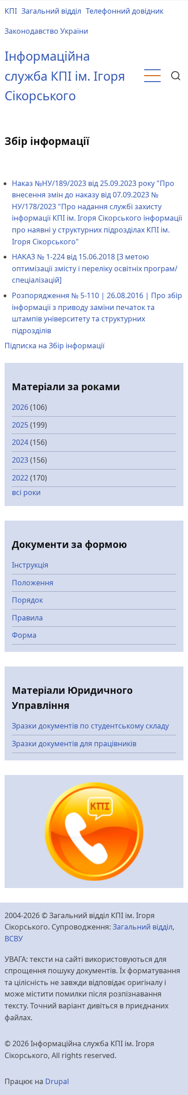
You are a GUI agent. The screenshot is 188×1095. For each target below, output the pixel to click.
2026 (20, 407)
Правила (27, 618)
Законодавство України (46, 31)
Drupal (57, 1081)
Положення (32, 583)
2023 (20, 460)
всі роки (26, 492)
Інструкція (30, 565)
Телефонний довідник (124, 11)
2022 (20, 478)
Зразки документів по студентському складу (90, 726)
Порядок (27, 600)
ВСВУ (14, 939)
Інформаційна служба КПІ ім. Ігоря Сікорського (65, 75)
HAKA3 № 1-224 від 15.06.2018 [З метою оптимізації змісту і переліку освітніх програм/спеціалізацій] (95, 268)
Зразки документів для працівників (74, 744)
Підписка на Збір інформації (54, 346)
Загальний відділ (51, 11)
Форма (24, 635)
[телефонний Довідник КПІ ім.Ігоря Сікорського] (94, 831)
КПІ (11, 11)
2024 (20, 442)
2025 (20, 425)
